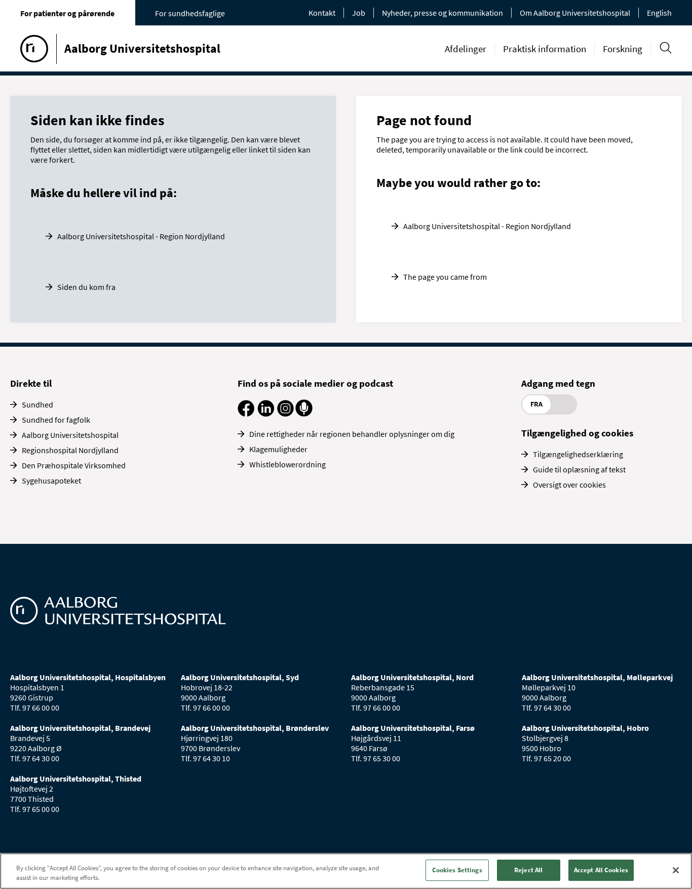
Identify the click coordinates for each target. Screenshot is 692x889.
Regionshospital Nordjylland (70, 450)
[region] (346, 871)
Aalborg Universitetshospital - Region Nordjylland (141, 236)
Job (358, 13)
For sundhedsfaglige (190, 13)
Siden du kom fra (86, 287)
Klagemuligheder (278, 449)
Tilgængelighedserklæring (578, 454)
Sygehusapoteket (51, 480)
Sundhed (37, 404)
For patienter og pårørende (67, 13)
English (659, 13)
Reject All (528, 870)
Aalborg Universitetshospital (70, 435)
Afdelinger (465, 49)
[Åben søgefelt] (665, 48)
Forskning (622, 49)
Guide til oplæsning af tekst (579, 469)
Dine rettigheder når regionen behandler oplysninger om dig (351, 434)
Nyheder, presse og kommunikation (442, 13)
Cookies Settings (457, 870)
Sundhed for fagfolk (56, 420)
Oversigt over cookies (569, 484)
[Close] (676, 870)
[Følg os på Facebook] (246, 414)
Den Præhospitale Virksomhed (74, 465)
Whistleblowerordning (287, 464)
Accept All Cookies (601, 870)
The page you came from (445, 277)
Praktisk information (544, 49)
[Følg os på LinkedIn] (265, 414)
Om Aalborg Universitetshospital (575, 13)
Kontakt (322, 13)
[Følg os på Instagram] (285, 414)
